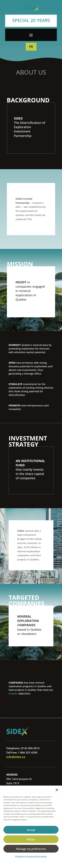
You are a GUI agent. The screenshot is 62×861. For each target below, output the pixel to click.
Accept (31, 830)
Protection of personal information (31, 856)
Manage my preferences (31, 848)
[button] (57, 790)
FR (31, 46)
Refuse (31, 839)
